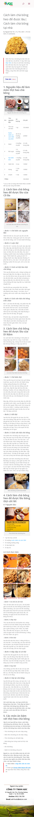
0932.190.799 (19, 796)
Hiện (14, 79)
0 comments (11, 34)
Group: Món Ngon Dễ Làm (22, 767)
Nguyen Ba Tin (9, 32)
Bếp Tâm (8, 63)
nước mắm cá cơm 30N (18, 540)
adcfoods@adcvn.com (19, 799)
